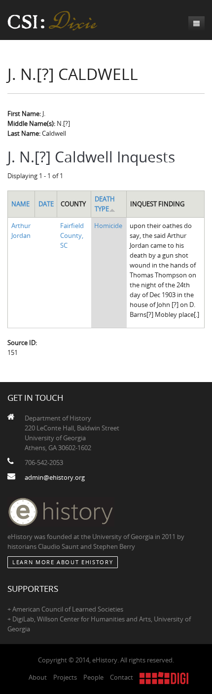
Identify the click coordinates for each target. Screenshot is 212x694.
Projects (65, 677)
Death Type (105, 203)
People (93, 677)
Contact (121, 677)
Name (20, 203)
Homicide (108, 225)
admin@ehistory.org (55, 477)
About (38, 677)
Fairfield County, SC (72, 235)
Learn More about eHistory (62, 562)
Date (46, 203)
